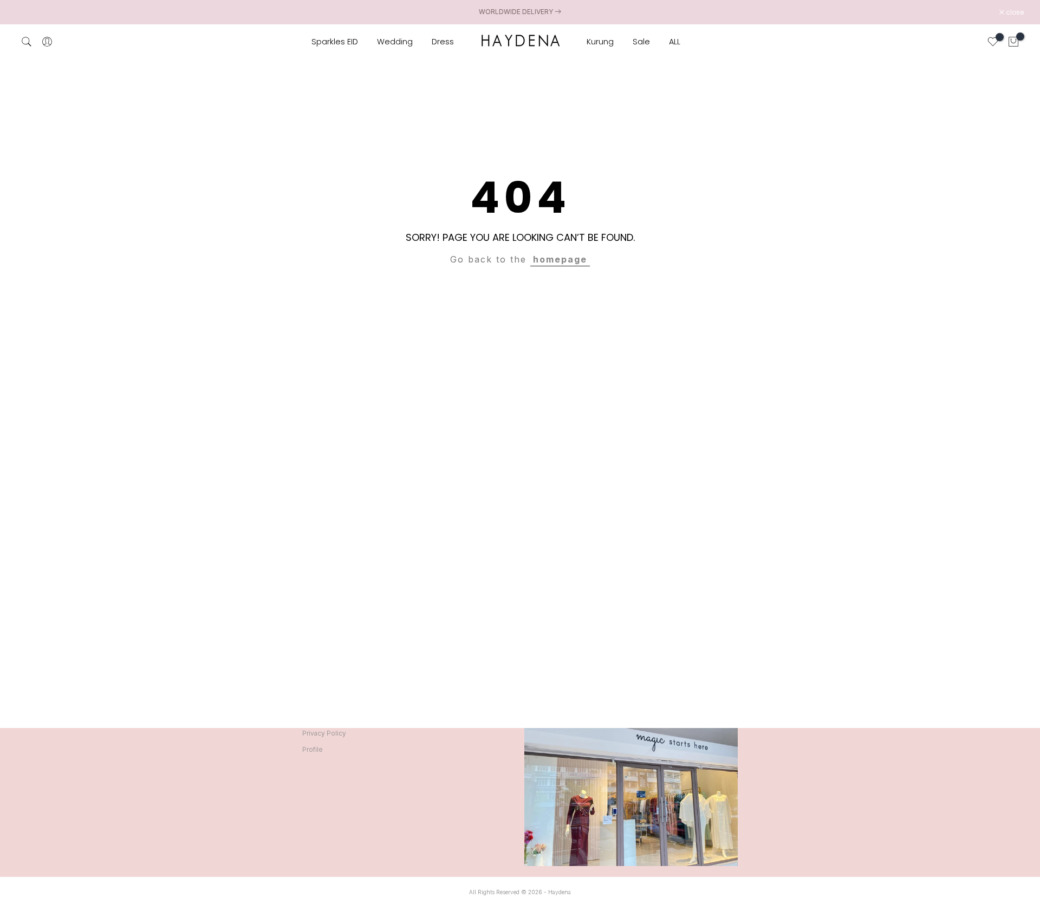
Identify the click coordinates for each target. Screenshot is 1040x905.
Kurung (600, 41)
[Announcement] (520, 11)
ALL (674, 41)
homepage (560, 259)
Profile (312, 749)
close (31, 12)
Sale (641, 41)
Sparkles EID (334, 41)
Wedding (395, 41)
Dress (443, 41)
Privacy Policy (324, 733)
